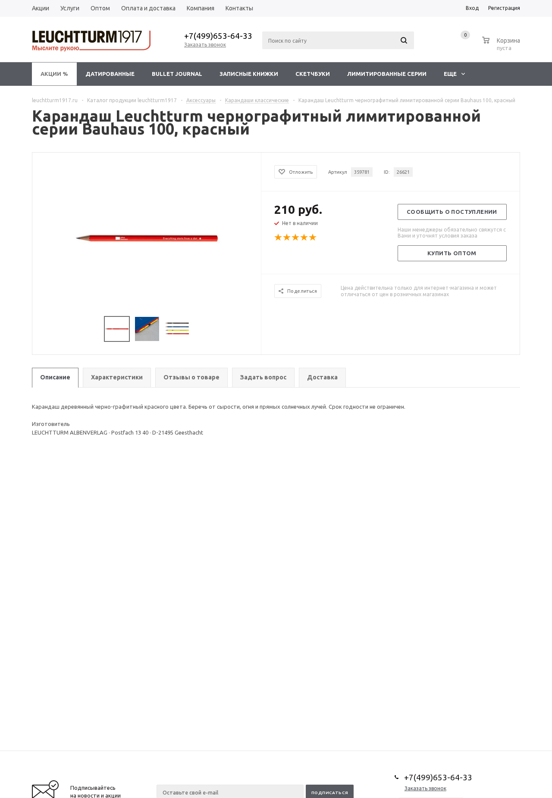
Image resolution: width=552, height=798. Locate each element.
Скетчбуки (312, 74)
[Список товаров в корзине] (502, 46)
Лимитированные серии (387, 74)
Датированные (110, 74)
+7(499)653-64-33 (218, 36)
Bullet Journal (177, 74)
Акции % (54, 74)
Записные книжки (249, 74)
